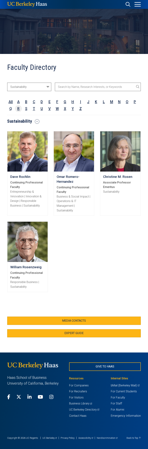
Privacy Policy (68, 438)
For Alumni (117, 409)
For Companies (79, 385)
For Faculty (118, 397)
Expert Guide (74, 333)
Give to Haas (105, 366)
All (10, 102)
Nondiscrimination (107, 438)
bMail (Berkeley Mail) (125, 385)
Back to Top (133, 438)
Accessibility (85, 438)
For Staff (116, 403)
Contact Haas (77, 415)
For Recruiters (78, 391)
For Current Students (124, 391)
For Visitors (76, 397)
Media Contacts (74, 320)
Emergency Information (126, 415)
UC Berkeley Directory (84, 409)
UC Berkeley (49, 438)
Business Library (80, 403)
